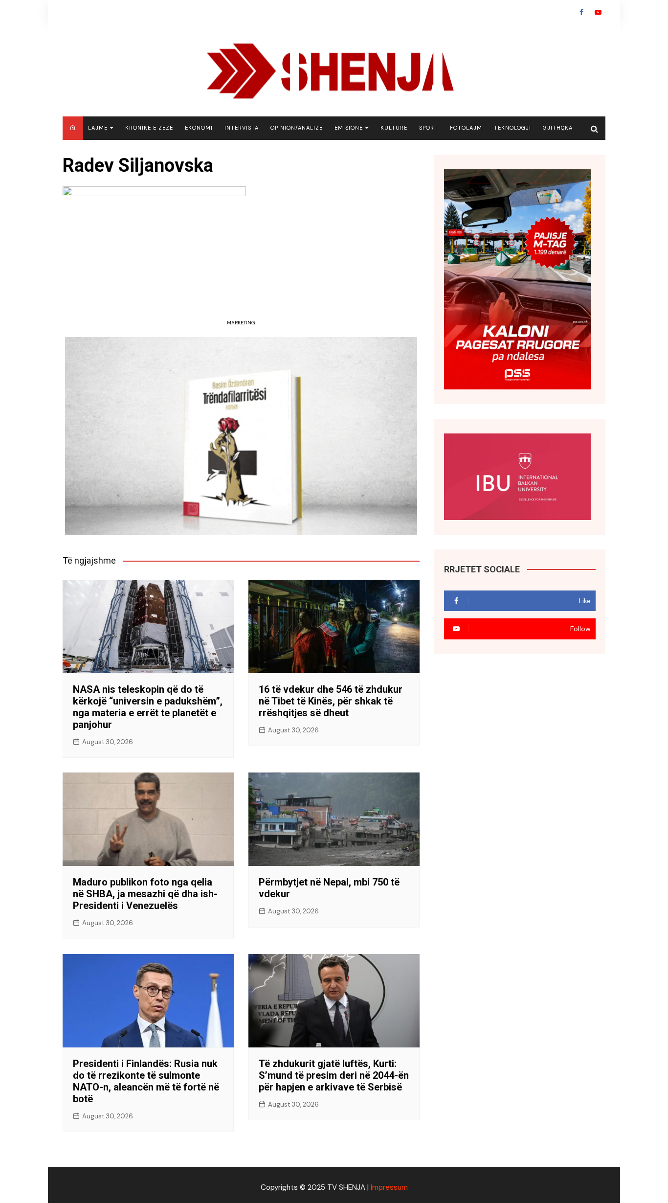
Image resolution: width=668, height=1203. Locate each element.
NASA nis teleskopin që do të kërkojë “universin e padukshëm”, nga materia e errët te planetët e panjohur (148, 706)
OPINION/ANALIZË (296, 127)
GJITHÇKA (558, 127)
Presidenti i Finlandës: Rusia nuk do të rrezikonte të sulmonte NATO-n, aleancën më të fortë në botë (146, 1081)
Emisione (348, 127)
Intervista (241, 127)
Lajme (98, 127)
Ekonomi (199, 127)
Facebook (581, 12)
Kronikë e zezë (149, 127)
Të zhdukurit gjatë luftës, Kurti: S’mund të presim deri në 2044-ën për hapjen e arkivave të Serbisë (334, 1075)
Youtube (598, 12)
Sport (428, 127)
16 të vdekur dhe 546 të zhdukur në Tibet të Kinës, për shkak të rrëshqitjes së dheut (330, 701)
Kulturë (393, 127)
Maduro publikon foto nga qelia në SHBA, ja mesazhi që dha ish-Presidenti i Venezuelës (145, 893)
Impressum (389, 1187)
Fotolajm (466, 127)
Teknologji (512, 127)
